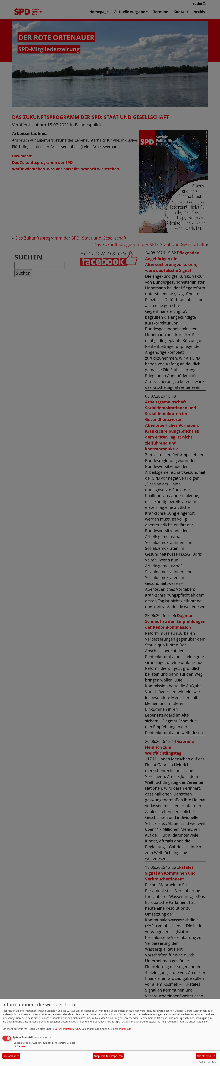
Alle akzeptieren (206, 1056)
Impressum (124, 1028)
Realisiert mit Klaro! (207, 1062)
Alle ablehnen (11, 1056)
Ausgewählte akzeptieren (108, 1056)
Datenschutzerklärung (67, 1028)
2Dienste (19, 1046)
